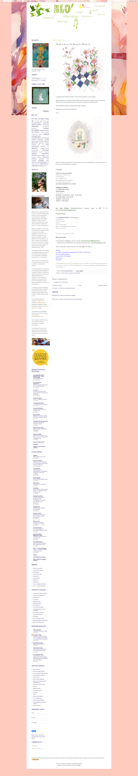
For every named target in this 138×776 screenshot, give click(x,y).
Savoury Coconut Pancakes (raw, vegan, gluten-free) (39, 543)
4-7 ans (74, 273)
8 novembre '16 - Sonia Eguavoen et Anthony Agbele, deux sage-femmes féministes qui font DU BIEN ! (40, 658)
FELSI (34, 694)
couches (47, 132)
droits (40, 134)
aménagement (46, 126)
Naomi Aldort (36, 414)
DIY (37, 134)
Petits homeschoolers (38, 427)
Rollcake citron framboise (39, 484)
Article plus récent (57, 285)
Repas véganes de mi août (39, 456)
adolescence (46, 124)
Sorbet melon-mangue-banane (40, 479)
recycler (39, 157)
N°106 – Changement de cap (40, 399)
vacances (37, 164)
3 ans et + (66, 273)
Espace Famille (36, 688)
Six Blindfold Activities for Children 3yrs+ (39, 410)
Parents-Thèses (37, 705)
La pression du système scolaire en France (38, 423)
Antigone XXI (36, 506)
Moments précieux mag (39, 684)
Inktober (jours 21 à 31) (38, 644)
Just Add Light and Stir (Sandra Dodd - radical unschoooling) (38, 376)
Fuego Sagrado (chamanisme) (40, 620)
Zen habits (35, 616)
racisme (47, 155)
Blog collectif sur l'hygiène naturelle (39, 560)
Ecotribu (35, 692)
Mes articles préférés (38, 196)
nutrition (34, 153)
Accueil (80, 285)
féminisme (40, 139)
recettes (34, 157)
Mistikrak (35, 580)
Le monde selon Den (38, 654)
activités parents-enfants (40, 123)
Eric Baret (35, 599)
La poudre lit (36, 576)
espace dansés (41, 302)
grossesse (35, 143)
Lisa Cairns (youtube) (38, 607)
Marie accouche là (37, 568)
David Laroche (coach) (38, 618)
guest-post (41, 142)
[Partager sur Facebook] (81, 271)
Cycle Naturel (36, 468)
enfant (46, 134)
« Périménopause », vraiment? (40, 404)
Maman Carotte (37, 513)
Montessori (34, 151)
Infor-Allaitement (37, 698)
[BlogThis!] (78, 271)
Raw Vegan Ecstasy (38, 541)
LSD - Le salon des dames (39, 586)
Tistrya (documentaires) (39, 595)
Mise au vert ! (36, 521)
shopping (41, 160)
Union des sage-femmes (39, 671)
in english (45, 144)
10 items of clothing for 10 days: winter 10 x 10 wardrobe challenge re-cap (40, 437)
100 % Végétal (36, 478)
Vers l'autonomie (37, 527)
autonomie (34, 128)
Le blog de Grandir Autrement (40, 421)
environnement (36, 138)
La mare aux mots (37, 574)
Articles (35, 745)
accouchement (36, 123)
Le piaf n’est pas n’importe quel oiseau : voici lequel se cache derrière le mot (40, 491)
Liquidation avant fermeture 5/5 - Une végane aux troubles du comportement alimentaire (40, 637)
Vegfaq (35, 554)
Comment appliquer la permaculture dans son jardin (40, 529)
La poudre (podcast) (38, 570)
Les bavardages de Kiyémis (39, 584)
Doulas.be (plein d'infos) (39, 675)
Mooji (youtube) (37, 603)
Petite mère (36, 582)
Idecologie (35, 488)
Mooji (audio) (36, 605)
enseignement (36, 136)
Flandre (33, 141)
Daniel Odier (36, 597)
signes (47, 160)
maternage (45, 150)
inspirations (35, 146)
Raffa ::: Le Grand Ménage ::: (40, 548)
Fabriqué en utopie (37, 496)
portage (43, 155)
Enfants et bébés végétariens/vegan (37, 534)
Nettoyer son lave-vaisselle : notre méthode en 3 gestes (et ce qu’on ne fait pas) (40, 463)
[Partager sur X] (79, 271)
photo (38, 155)
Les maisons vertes (37, 690)
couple (33, 134)
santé (47, 158)
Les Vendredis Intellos (38, 403)
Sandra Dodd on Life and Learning (39, 447)
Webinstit (35, 444)
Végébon (35, 455)
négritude (41, 151)
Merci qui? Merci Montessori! (37, 383)
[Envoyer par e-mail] (76, 271)
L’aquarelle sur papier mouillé (40, 631)
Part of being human (38, 378)
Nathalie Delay (36, 601)
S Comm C (35, 390)
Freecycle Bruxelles (38, 696)
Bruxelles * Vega (37, 635)
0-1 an (34, 119)
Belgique (46, 128)
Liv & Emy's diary (37, 398)
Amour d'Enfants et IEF (38, 442)
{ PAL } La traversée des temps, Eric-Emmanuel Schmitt (40, 385)
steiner (47, 162)
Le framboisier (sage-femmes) (40, 673)
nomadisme (46, 151)
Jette (48, 146)
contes (42, 132)
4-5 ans (71, 273)
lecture (78, 273)
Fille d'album (36, 572)
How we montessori (38, 408)
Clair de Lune (36, 677)
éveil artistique (45, 138)
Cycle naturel (36, 578)
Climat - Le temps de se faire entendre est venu (40, 550)
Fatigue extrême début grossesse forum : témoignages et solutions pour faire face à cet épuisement (39, 500)
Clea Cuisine (36, 483)
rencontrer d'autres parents (40, 158)
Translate (43, 80)
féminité (47, 139)
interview (43, 146)
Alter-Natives (36, 669)
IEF (39, 144)
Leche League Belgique (38, 700)
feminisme (34, 139)
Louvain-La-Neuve (45, 148)
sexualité (34, 160)
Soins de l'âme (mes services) (40, 593)
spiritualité (43, 162)
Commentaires (37, 748)
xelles (45, 165)
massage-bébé (35, 150)
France (37, 141)
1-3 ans (62, 273)
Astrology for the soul (38, 612)
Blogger (79, 765)
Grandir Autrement (44, 141)
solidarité (34, 162)
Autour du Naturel (37, 460)
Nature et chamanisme (38, 622)
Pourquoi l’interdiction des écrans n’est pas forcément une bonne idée (40, 393)
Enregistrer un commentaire (61, 282)
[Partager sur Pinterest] (82, 271)
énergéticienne (40, 300)
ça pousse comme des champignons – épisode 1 (39, 523)
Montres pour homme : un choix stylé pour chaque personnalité (39, 516)
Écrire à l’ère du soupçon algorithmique (39, 508)
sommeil (38, 162)
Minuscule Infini (37, 629)
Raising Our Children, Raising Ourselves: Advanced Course (40, 416)
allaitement (35, 126)
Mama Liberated (37, 434)
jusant (69, 765)
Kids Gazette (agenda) (38, 679)
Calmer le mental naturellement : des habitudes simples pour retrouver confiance (40, 472)
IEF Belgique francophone (39, 557)
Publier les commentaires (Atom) (67, 288)
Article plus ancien (102, 285)
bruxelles (35, 130)
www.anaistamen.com (37, 316)
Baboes (35, 686)
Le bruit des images (38, 642)
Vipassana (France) (37, 614)
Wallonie (42, 165)
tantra (33, 164)
